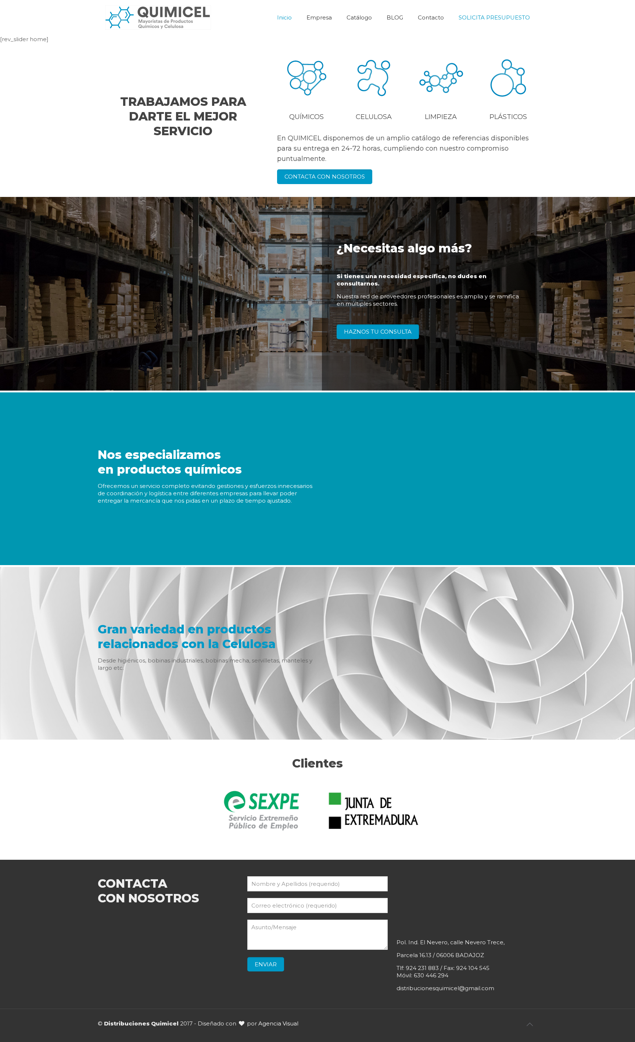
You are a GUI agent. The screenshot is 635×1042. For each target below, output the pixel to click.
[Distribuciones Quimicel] (158, 17)
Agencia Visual (278, 1023)
